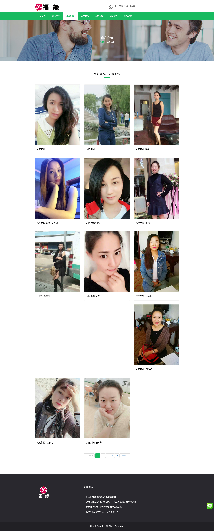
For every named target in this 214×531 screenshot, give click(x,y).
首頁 (102, 42)
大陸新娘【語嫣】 (45, 442)
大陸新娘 (41, 149)
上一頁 (90, 455)
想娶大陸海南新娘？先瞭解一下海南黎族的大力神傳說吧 (111, 502)
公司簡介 (56, 16)
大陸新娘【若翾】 (144, 296)
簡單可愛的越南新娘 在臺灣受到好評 (102, 512)
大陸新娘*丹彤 (93, 223)
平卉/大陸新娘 (44, 296)
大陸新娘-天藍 (93, 296)
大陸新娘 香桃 (143, 149)
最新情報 (85, 16)
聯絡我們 (113, 16)
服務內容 (99, 16)
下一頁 (124, 455)
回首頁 (43, 16)
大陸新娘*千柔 (143, 223)
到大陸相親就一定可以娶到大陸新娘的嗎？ (105, 507)
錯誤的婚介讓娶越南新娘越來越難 (101, 497)
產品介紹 (70, 16)
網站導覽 (128, 16)
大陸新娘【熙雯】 (144, 369)
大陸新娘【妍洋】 (95, 442)
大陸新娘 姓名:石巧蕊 (47, 223)
